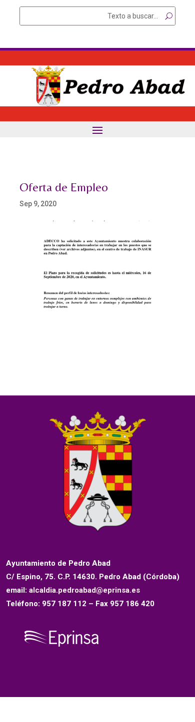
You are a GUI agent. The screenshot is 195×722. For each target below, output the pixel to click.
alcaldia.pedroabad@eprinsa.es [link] (84, 590)
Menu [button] (98, 130)
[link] (97, 104)
